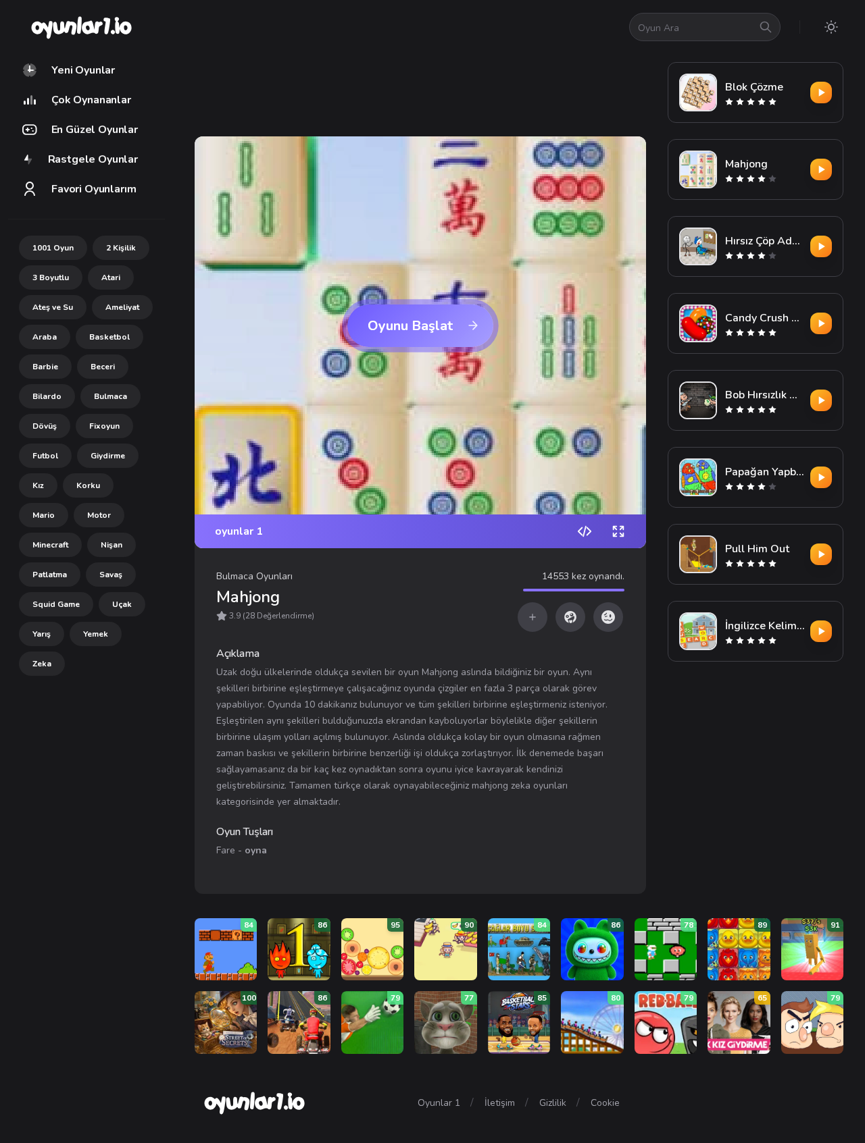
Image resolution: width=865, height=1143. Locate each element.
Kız (38, 485)
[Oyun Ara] (765, 27)
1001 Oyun (53, 247)
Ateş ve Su (52, 307)
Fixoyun (104, 426)
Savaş (110, 574)
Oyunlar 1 (439, 1102)
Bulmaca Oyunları (254, 576)
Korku (88, 485)
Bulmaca (110, 396)
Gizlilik (552, 1102)
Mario (43, 515)
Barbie (45, 366)
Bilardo (46, 396)
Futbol (45, 455)
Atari (110, 277)
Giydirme (108, 455)
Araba (44, 336)
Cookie (605, 1102)
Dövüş (44, 426)
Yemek (95, 634)
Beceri (103, 366)
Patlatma (49, 574)
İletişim (500, 1102)
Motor (99, 515)
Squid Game (56, 604)
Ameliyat (122, 307)
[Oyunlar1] (80, 27)
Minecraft (50, 544)
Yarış (41, 634)
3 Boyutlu (50, 277)
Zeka (41, 663)
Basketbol (109, 336)
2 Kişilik (121, 247)
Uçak (122, 604)
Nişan (111, 544)
